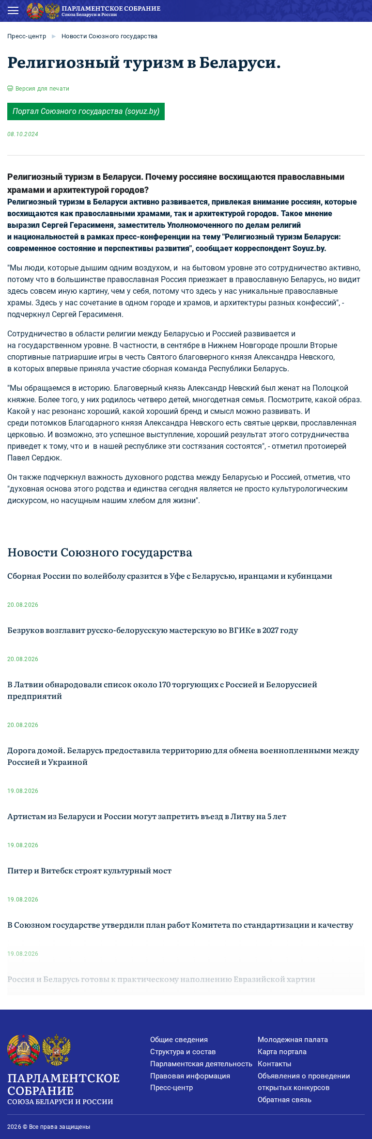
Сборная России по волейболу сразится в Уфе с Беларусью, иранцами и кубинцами (169, 575)
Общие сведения (179, 1039)
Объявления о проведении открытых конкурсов (304, 1082)
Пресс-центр (26, 36)
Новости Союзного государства (109, 36)
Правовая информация (190, 1076)
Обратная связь (284, 1099)
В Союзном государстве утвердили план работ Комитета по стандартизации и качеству (180, 924)
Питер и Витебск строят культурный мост (89, 870)
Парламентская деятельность (201, 1064)
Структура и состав (183, 1051)
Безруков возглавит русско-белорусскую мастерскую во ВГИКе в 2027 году (152, 629)
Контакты (275, 1064)
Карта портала (282, 1051)
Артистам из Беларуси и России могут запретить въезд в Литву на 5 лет (146, 816)
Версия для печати (42, 88)
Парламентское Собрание (63, 1087)
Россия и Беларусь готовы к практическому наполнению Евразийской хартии (161, 978)
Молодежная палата (293, 1039)
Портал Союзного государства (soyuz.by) (86, 111)
